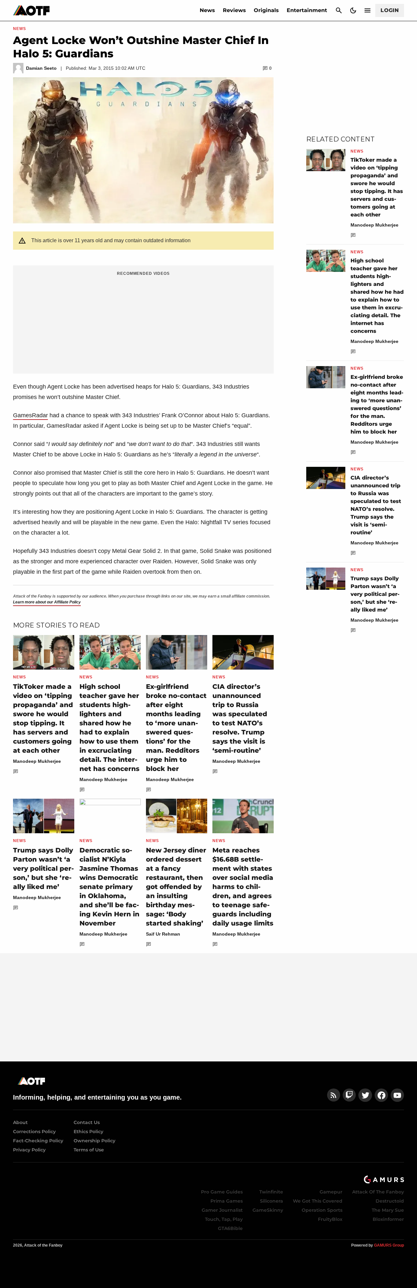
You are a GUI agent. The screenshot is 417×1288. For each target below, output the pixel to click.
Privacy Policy (29, 1150)
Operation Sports (322, 1210)
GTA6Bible (230, 1228)
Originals (266, 10)
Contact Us (87, 1122)
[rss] (333, 1095)
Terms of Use (89, 1150)
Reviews (234, 10)
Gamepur (331, 1192)
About (20, 1122)
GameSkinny (267, 1210)
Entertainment (307, 10)
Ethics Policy (88, 1131)
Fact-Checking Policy (38, 1141)
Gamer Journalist (222, 1210)
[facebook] (381, 1095)
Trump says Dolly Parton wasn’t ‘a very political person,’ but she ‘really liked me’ (43, 868)
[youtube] (397, 1095)
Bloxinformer (388, 1219)
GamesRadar (30, 415)
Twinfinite (271, 1192)
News (207, 10)
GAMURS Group (389, 1245)
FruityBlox (330, 1219)
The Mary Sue (388, 1210)
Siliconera (271, 1201)
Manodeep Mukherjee (37, 761)
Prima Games (226, 1201)
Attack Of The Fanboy (378, 1192)
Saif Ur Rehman (163, 934)
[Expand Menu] (367, 10)
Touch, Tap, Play (224, 1219)
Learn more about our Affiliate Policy (47, 602)
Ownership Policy (94, 1141)
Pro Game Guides (222, 1192)
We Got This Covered (317, 1201)
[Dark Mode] (353, 10)
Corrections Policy (34, 1131)
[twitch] (349, 1095)
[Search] (338, 10)
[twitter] (365, 1095)
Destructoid (390, 1201)
